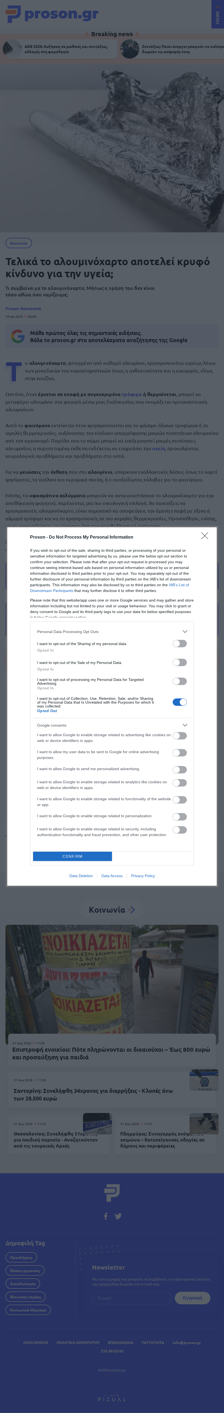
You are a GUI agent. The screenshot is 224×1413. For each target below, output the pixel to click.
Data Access (112, 876)
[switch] (180, 643)
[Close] (206, 537)
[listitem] (112, 631)
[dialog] (112, 706)
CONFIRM (73, 856)
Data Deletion (81, 876)
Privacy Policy (143, 876)
